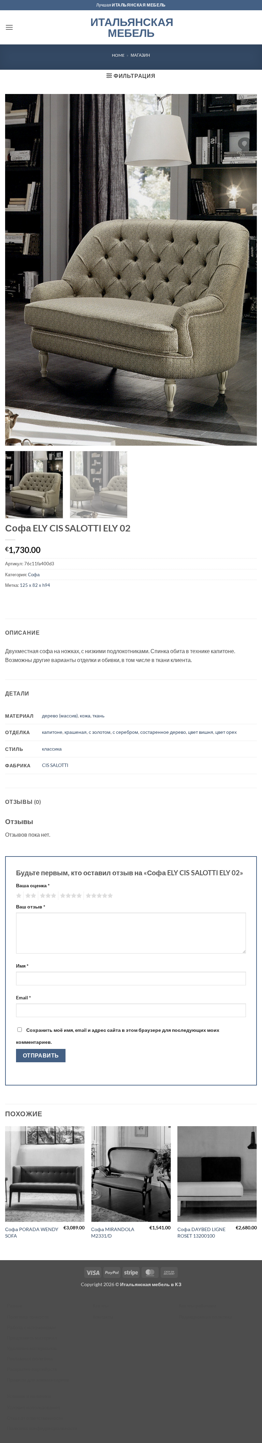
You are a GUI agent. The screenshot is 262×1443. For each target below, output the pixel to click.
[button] (9, 27)
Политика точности (28, 1317)
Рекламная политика (30, 1358)
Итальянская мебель (131, 27)
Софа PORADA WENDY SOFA (31, 1232)
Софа (34, 574)
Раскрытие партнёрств (32, 1369)
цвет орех (226, 732)
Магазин (140, 55)
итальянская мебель (139, 5)
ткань (98, 715)
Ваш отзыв (30, 906)
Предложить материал (32, 1337)
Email (23, 997)
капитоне (52, 732)
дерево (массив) (60, 715)
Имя (22, 966)
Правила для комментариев (38, 1380)
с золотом (100, 732)
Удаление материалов (32, 1348)
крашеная (75, 732)
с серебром (125, 732)
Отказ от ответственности (35, 1418)
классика (52, 749)
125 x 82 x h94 (35, 585)
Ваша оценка (33, 885)
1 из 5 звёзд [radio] (17, 895)
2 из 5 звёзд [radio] (29, 895)
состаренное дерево (163, 732)
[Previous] (5, 1192)
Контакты (103, 1317)
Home (118, 55)
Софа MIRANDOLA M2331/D (112, 1232)
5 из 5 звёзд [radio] (98, 895)
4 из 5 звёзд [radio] (70, 895)
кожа (85, 715)
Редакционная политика (205, 1317)
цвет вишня (200, 732)
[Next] (256, 1192)
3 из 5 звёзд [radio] (47, 895)
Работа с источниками (31, 1327)
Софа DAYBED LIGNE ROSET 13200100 (201, 1232)
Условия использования (33, 1407)
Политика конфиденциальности (42, 1428)
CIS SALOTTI (55, 765)
